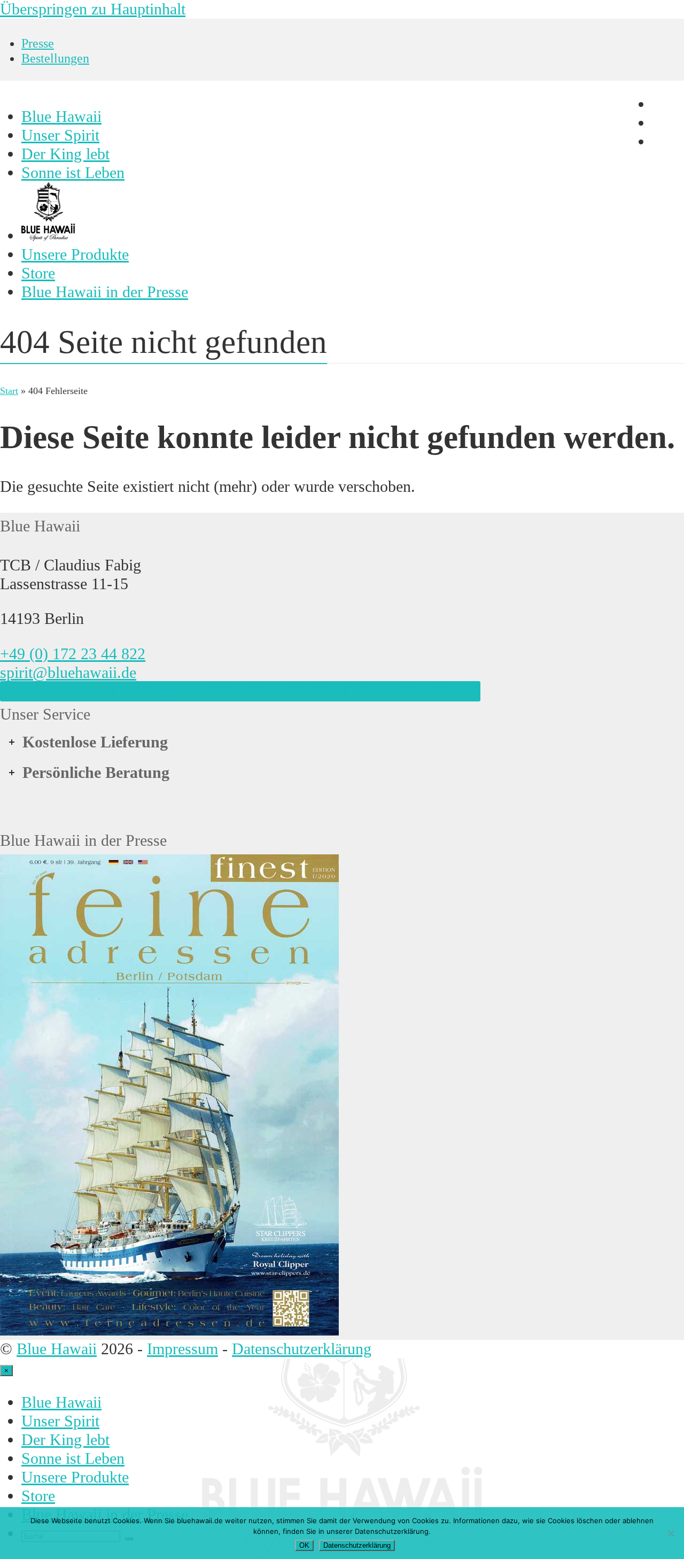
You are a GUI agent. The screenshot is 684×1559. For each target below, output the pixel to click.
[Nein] (670, 1533)
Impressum (182, 1349)
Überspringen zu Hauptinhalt (92, 9)
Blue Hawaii (57, 1349)
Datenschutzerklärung (301, 1349)
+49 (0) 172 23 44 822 (72, 654)
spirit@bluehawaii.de (68, 672)
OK (304, 1545)
